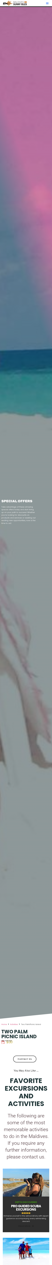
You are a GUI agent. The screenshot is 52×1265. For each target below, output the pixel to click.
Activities (14, 1024)
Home (4, 1024)
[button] (47, 3)
